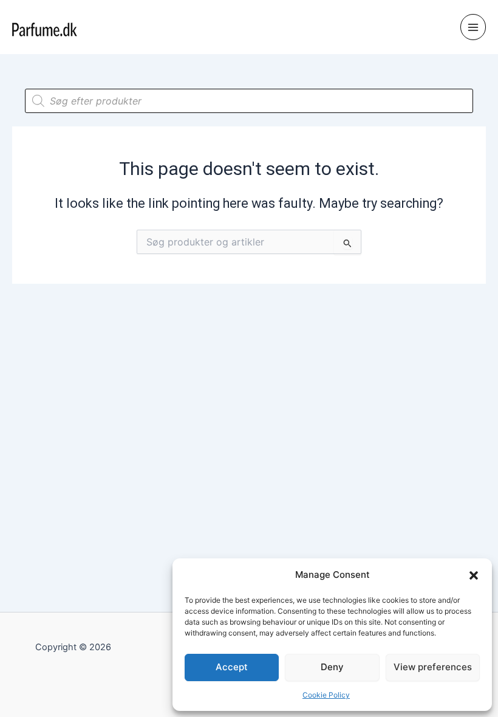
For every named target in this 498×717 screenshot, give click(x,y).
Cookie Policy (326, 694)
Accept (232, 667)
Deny (332, 667)
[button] (474, 575)
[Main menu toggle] (473, 26)
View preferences (433, 667)
